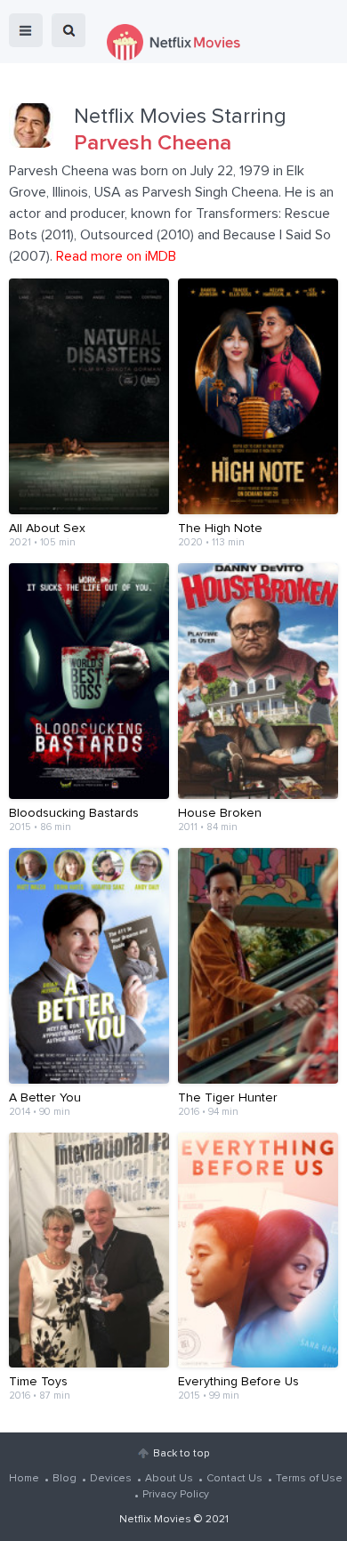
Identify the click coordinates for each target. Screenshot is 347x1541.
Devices (111, 1478)
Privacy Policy (175, 1494)
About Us (169, 1478)
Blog (64, 1478)
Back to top (181, 1453)
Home (24, 1478)
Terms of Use (309, 1478)
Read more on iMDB (116, 256)
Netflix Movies (155, 1519)
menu (26, 30)
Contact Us (234, 1478)
